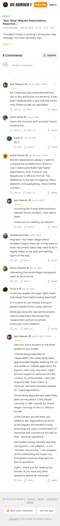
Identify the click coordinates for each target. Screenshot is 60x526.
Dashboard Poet (19, 235)
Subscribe (41, 4)
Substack (13, 518)
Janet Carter (16, 117)
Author (14, 88)
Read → (7, 44)
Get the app (46, 510)
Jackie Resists (17, 155)
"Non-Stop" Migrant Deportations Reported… (24, 22)
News (6, 16)
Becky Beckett (18, 267)
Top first (51, 55)
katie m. (18, 137)
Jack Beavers (10, 28)
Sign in (53, 4)
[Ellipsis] (55, 84)
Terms (40, 498)
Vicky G (14, 288)
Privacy (31, 498)
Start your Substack (21, 510)
